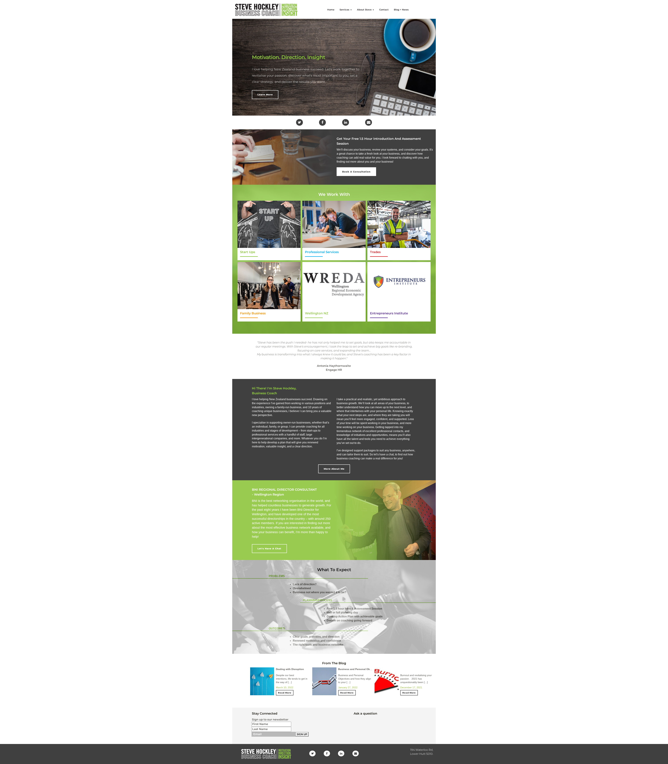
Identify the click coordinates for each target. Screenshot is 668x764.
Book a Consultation (356, 171)
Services (345, 9)
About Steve (364, 9)
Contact (384, 9)
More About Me (334, 468)
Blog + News (401, 9)
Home (330, 9)
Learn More (265, 94)
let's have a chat (269, 548)
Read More (284, 692)
